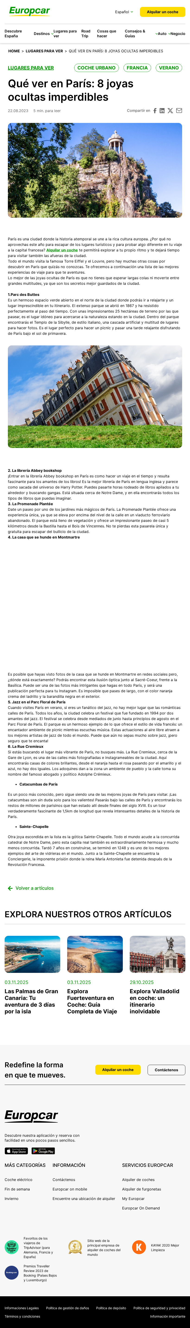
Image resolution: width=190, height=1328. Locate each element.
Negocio (178, 33)
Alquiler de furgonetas (141, 1189)
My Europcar (133, 1198)
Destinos (42, 33)
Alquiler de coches (138, 1179)
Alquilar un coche (162, 11)
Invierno (12, 1198)
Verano (169, 68)
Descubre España (13, 33)
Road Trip (85, 33)
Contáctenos (166, 1070)
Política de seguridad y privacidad (159, 1308)
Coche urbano (96, 68)
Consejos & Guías (135, 33)
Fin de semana (17, 1189)
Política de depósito (111, 1308)
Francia (137, 68)
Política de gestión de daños (67, 1308)
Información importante (167, 1316)
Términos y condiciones (22, 1316)
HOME (14, 51)
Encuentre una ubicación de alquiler (84, 1198)
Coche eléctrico (18, 1179)
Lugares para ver (44, 51)
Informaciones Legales (22, 1308)
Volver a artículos (35, 888)
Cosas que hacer (106, 33)
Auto (162, 33)
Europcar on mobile (70, 1189)
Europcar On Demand (141, 1208)
